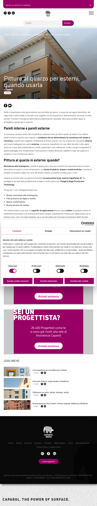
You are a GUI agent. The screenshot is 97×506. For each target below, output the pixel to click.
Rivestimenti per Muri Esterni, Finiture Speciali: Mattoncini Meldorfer (60, 403)
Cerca (68, 23)
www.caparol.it (48, 461)
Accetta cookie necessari (18, 281)
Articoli (15, 34)
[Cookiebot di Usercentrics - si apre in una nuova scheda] (83, 223)
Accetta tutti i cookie (79, 281)
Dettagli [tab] (48, 231)
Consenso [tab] (16, 231)
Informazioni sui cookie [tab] (80, 231)
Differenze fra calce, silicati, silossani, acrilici (50, 392)
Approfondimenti (82, 442)
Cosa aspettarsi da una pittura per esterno (49, 370)
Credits (68, 477)
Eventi (70, 442)
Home (6, 34)
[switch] (36, 271)
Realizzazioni (59, 442)
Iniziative (38, 442)
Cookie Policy (55, 446)
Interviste (28, 442)
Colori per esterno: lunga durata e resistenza (50, 381)
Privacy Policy (42, 446)
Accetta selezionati (48, 281)
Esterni (7, 93)
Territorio (48, 442)
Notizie (19, 442)
